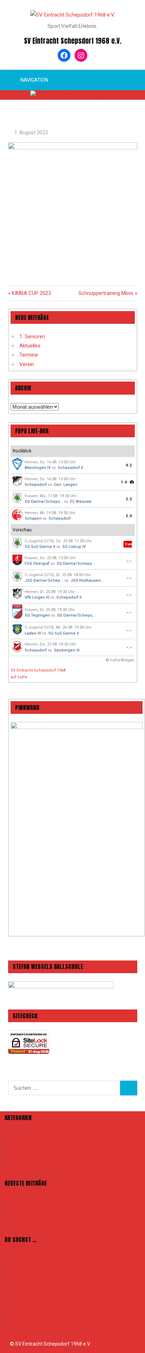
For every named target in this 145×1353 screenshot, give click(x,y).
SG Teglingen (37, 615)
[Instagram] (81, 55)
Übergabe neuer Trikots (36, 1211)
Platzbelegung (25, 1258)
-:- (129, 561)
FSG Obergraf (37, 563)
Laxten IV (33, 633)
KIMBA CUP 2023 (31, 293)
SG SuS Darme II (40, 546)
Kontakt (18, 1322)
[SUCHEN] (128, 1088)
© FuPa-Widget (120, 660)
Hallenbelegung (26, 1268)
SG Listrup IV (74, 546)
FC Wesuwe (81, 501)
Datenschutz (23, 1304)
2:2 (129, 499)
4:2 (129, 465)
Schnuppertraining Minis (105, 293)
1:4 (124, 482)
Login (15, 1294)
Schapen (33, 518)
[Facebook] (64, 55)
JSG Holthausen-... (87, 580)
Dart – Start (22, 1220)
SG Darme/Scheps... (44, 501)
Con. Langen (65, 484)
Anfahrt (18, 1277)
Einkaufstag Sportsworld (37, 1202)
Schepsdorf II (70, 467)
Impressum (22, 1313)
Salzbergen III (67, 650)
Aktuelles (29, 345)
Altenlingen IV (38, 467)
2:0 (129, 516)
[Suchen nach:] (64, 1088)
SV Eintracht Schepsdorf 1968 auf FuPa (38, 673)
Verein (26, 364)
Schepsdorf (36, 484)
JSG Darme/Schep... (44, 580)
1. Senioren (32, 336)
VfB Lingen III (37, 597)
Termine (28, 355)
